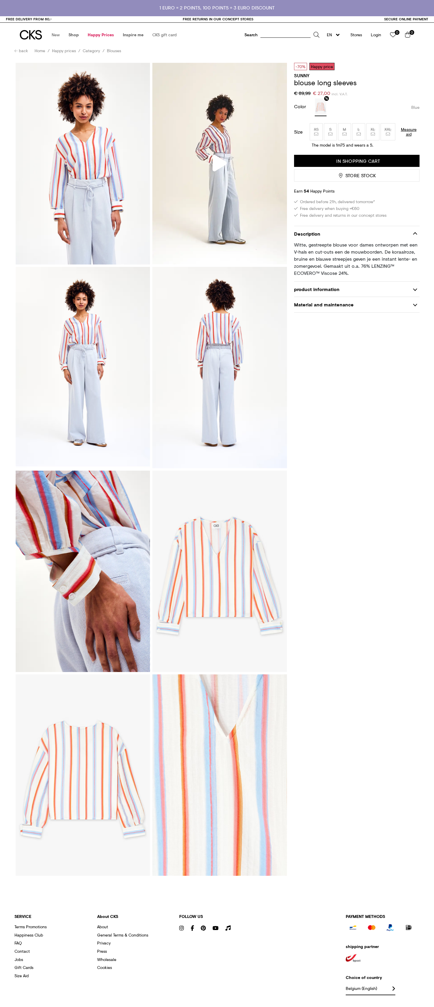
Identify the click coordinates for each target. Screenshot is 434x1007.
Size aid (21, 975)
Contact (22, 951)
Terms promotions (30, 927)
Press (102, 951)
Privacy (104, 943)
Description (307, 233)
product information (317, 289)
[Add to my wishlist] (411, 66)
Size (298, 132)
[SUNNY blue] (321, 107)
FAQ (18, 943)
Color (301, 106)
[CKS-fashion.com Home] (31, 35)
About (102, 927)
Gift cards (23, 967)
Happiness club (28, 935)
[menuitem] (55, 35)
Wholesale (106, 959)
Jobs (18, 959)
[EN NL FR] (335, 35)
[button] (55, 35)
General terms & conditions (122, 935)
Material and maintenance (324, 304)
